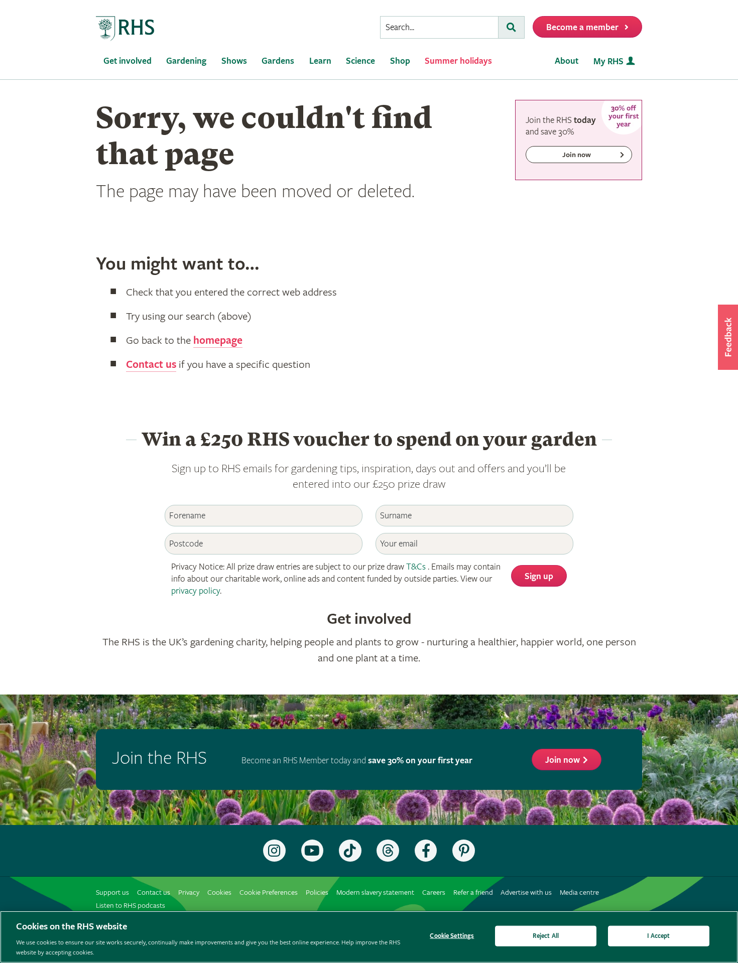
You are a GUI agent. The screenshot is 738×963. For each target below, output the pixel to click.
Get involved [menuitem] (127, 61)
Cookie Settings (452, 936)
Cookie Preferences (268, 892)
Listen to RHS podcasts (130, 905)
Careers (433, 892)
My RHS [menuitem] (608, 61)
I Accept (658, 936)
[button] (728, 337)
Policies (317, 892)
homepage (217, 340)
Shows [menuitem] (234, 61)
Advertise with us (526, 892)
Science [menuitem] (360, 61)
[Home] (125, 29)
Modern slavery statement (375, 892)
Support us (112, 892)
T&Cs (416, 567)
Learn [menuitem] (320, 61)
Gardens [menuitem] (278, 61)
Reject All (546, 936)
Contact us (151, 364)
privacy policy (195, 591)
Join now (562, 760)
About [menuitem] (566, 61)
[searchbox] (439, 27)
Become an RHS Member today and (356, 760)
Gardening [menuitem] (186, 61)
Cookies (219, 892)
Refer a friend (473, 892)
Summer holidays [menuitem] (458, 61)
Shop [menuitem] (400, 61)
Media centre (579, 892)
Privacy (188, 892)
